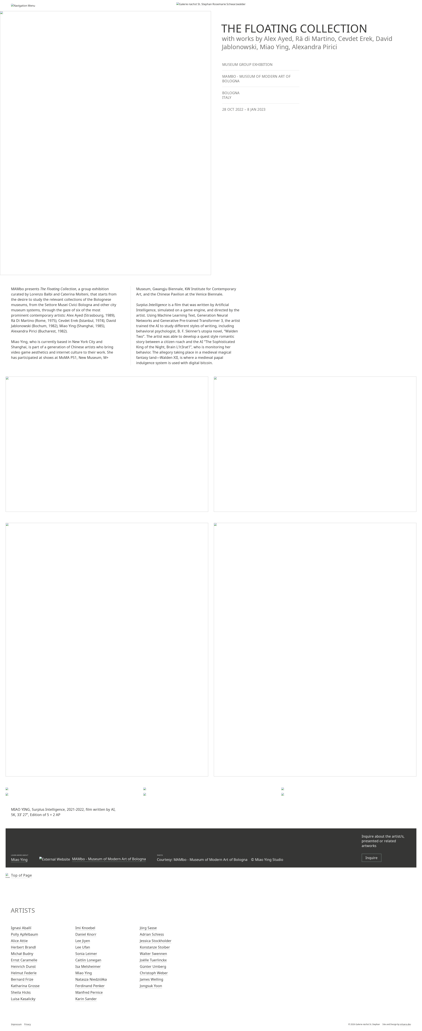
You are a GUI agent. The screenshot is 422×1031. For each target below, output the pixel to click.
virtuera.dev (405, 1024)
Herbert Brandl (23, 947)
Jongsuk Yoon (151, 985)
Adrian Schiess (152, 934)
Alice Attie (19, 940)
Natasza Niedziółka (91, 979)
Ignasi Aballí (21, 927)
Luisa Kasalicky (23, 998)
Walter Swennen (153, 953)
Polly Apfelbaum (24, 934)
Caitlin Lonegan (88, 960)
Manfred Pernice (89, 992)
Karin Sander (86, 998)
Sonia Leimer (86, 953)
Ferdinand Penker (90, 985)
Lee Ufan (82, 947)
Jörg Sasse (148, 927)
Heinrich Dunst (23, 966)
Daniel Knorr (85, 934)
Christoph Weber (154, 972)
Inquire (371, 857)
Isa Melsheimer (88, 966)
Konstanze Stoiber (155, 947)
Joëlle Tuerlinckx (153, 960)
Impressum (16, 1024)
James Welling (151, 979)
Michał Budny (22, 953)
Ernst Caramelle (24, 960)
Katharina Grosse (25, 985)
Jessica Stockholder (155, 940)
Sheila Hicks (21, 992)
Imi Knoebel (85, 927)
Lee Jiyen (82, 940)
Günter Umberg (153, 966)
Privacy (27, 1024)
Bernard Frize (22, 979)
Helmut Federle (24, 972)
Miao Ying (19, 859)
